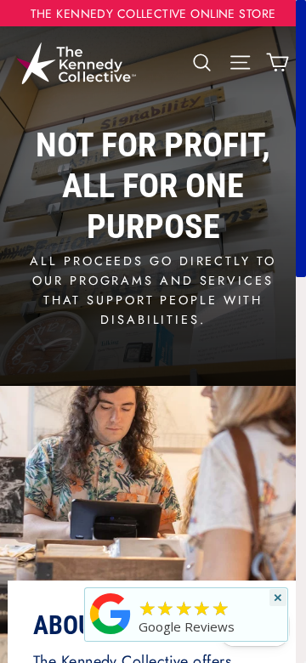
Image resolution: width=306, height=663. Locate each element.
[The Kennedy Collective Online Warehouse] (110, 633)
